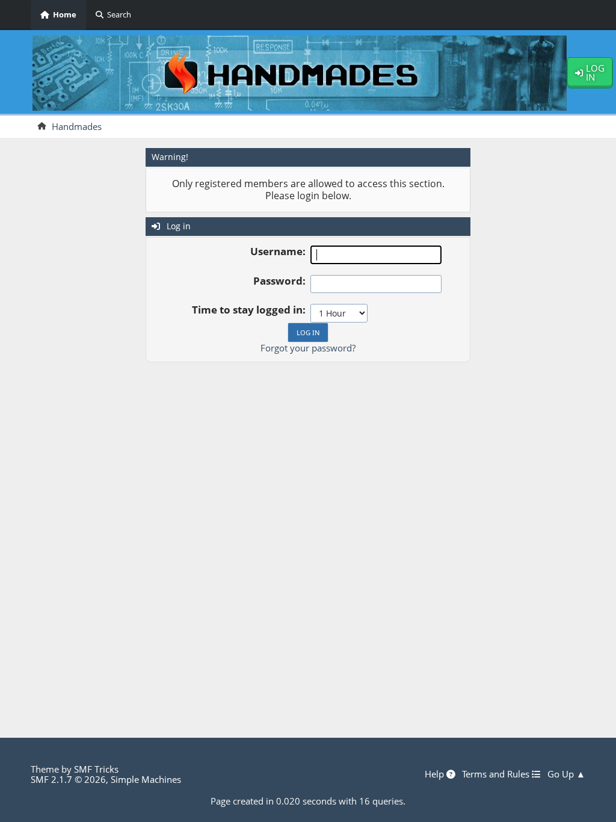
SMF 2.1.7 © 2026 (68, 779)
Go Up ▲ (566, 774)
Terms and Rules (497, 774)
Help (435, 774)
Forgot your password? (308, 347)
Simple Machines (146, 779)
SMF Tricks (96, 769)
